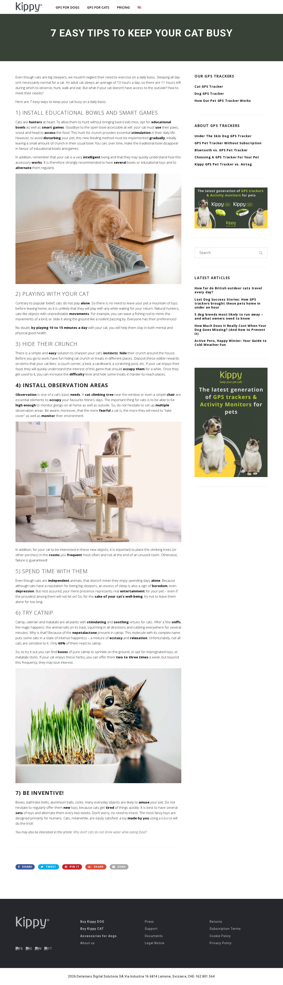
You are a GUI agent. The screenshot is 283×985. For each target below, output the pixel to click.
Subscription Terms (225, 928)
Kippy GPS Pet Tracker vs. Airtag (223, 164)
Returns (216, 921)
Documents (154, 936)
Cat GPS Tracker (209, 86)
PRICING (123, 8)
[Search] (261, 252)
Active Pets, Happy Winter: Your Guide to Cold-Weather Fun (231, 343)
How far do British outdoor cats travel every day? (228, 290)
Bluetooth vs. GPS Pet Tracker (221, 150)
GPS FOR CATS (98, 8)
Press (149, 921)
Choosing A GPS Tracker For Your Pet (227, 157)
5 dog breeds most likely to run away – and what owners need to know (229, 316)
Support (151, 928)
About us (87, 943)
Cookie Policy (220, 936)
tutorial (166, 818)
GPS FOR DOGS (67, 8)
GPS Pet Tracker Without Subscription (228, 143)
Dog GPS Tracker (209, 93)
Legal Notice (154, 943)
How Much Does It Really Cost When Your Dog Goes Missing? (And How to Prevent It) (230, 330)
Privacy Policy (221, 943)
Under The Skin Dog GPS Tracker (223, 136)
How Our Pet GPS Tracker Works (223, 100)
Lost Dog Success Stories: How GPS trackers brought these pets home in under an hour (227, 303)
